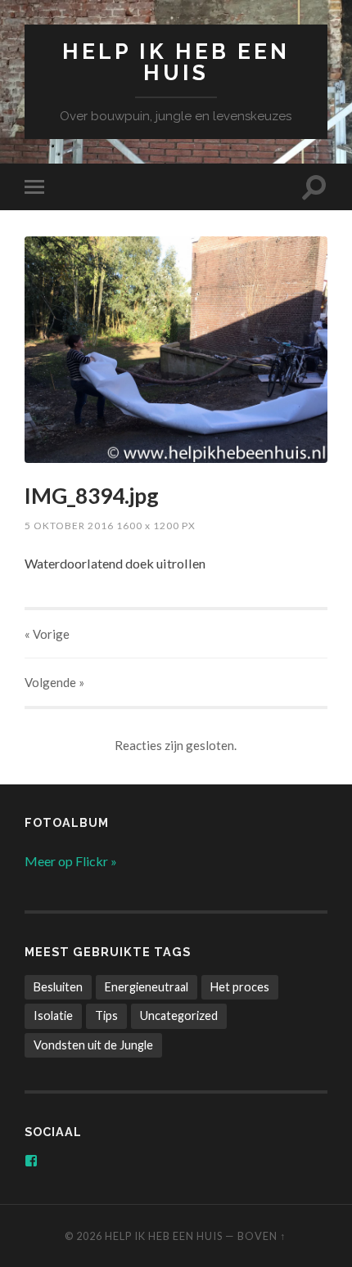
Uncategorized (179, 1015)
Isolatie (53, 1015)
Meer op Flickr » (71, 861)
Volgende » (54, 682)
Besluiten (58, 987)
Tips (106, 1015)
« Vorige (47, 634)
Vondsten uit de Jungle (93, 1045)
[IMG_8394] (176, 349)
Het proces (239, 987)
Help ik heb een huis (176, 61)
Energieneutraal (146, 987)
